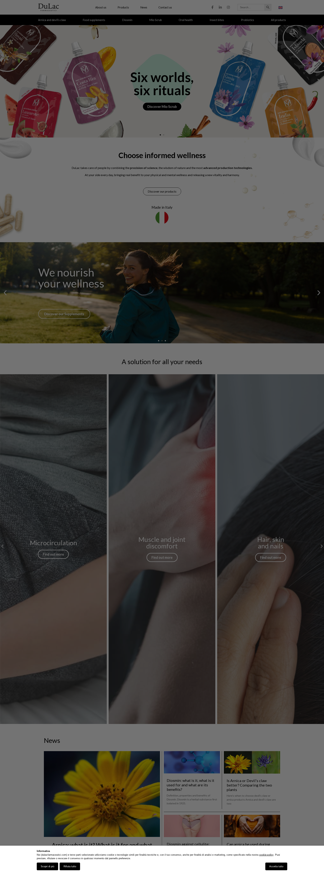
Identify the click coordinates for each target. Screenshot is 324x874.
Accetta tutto (276, 866)
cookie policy (266, 854)
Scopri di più (47, 866)
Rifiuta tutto (70, 866)
